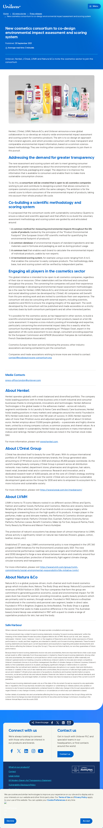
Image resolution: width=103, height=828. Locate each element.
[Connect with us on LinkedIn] (26, 751)
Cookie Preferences (56, 800)
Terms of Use (64, 797)
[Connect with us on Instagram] (33, 751)
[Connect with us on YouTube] (40, 751)
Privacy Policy (80, 797)
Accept (86, 821)
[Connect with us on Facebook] (11, 751)
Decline (10, 821)
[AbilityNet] (83, 769)
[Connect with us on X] (19, 751)
